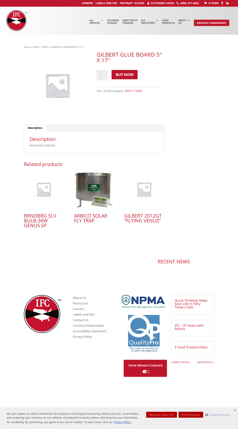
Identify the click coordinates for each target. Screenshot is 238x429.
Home (27, 47)
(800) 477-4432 (189, 3)
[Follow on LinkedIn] (89, 262)
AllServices (94, 21)
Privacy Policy (82, 337)
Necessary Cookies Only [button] (161, 414)
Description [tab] (35, 128)
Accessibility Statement (89, 331)
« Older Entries (180, 362)
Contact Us (81, 320)
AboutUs (182, 21)
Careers (78, 309)
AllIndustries (148, 21)
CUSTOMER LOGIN (162, 3)
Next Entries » (205, 362)
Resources (80, 303)
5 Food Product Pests (191, 347)
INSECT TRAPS (40, 47)
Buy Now (125, 74)
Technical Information (88, 326)
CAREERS (87, 3)
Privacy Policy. (122, 422)
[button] (218, 415)
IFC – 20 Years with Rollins (189, 327)
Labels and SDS (106, 3)
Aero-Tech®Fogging (130, 21)
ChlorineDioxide (113, 21)
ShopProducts (168, 21)
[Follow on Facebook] (82, 262)
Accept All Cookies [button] (191, 414)
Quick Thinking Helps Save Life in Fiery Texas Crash (191, 303)
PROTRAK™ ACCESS (132, 3)
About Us (79, 298)
